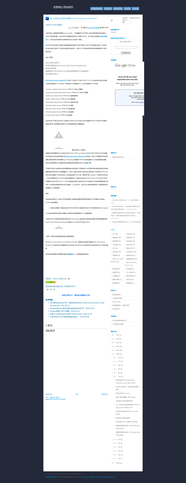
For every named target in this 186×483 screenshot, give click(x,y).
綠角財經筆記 (116, 294)
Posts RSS (56, 474)
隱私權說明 (77, 474)
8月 (119, 373)
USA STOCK (116, 302)
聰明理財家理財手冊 (118, 157)
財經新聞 (115, 241)
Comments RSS (67, 474)
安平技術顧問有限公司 (119, 320)
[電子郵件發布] (68, 279)
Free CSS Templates (89, 477)
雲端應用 (115, 255)
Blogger (99, 477)
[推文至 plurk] (48, 290)
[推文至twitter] (51, 290)
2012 (118, 342)
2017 (118, 335)
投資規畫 (129, 269)
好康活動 (115, 269)
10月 (119, 365)
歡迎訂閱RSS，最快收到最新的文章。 (77, 295)
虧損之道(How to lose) (123, 393)
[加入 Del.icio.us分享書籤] (103, 28)
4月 (119, 447)
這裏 (69, 254)
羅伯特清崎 (130, 276)
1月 (119, 458)
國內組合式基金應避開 (123, 418)
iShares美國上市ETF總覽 (60, 311)
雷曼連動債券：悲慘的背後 (120, 305)
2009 (118, 354)
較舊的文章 (105, 394)
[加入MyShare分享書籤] (84, 28)
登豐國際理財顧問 (96, 8)
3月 (119, 451)
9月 (119, 369)
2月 (119, 455)
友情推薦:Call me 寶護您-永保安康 (126, 422)
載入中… (113, 189)
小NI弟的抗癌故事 (118, 324)
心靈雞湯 (115, 276)
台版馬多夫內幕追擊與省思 (124, 401)
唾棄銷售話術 (130, 259)
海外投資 (129, 244)
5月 (119, 443)
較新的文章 (49, 394)
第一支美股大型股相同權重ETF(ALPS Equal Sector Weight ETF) (73, 18)
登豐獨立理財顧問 (63, 7)
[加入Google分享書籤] (92, 28)
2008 (118, 463)
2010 (118, 350)
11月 (119, 361)
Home (48, 474)
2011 (118, 346)
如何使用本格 (118, 8)
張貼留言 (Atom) (54, 397)
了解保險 (115, 244)
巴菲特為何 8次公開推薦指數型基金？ (64, 317)
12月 (119, 357)
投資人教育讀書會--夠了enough (125, 397)
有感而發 (129, 237)
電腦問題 (129, 283)
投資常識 (129, 234)
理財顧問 (115, 237)
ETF (51, 282)
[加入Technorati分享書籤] (101, 28)
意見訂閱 (135, 8)
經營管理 (115, 272)
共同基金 (115, 252)
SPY (47, 45)
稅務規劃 (115, 283)
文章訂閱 (127, 8)
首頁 (77, 394)
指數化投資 (130, 255)
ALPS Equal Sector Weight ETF (56, 80)
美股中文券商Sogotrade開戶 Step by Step (66, 314)
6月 (119, 439)
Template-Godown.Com (109, 477)
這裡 (86, 163)
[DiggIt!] (105, 28)
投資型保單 (130, 252)
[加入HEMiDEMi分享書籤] (82, 28)
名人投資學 (108, 8)
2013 (118, 339)
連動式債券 (116, 279)
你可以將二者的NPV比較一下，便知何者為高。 (126, 200)
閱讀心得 (129, 248)
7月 (119, 376)
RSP (88, 153)
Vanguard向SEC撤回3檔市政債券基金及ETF (67, 308)
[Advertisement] (85, 387)
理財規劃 (129, 241)
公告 (114, 248)
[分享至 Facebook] (54, 290)
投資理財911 (116, 309)
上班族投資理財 (117, 298)
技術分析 (129, 279)
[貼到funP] (107, 28)
